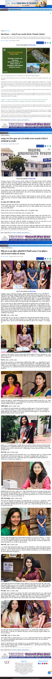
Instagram (19, 119)
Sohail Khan (5, 143)
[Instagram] (43, 663)
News (7, 135)
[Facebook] (39, 663)
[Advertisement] (26, 20)
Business (8, 30)
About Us (24, 661)
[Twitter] (41, 663)
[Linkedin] (44, 663)
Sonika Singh (5, 256)
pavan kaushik (5, 40)
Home (2, 30)
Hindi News (8, 247)
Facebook (14, 119)
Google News (26, 119)
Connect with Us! (43, 661)
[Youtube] (46, 663)
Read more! (24, 674)
